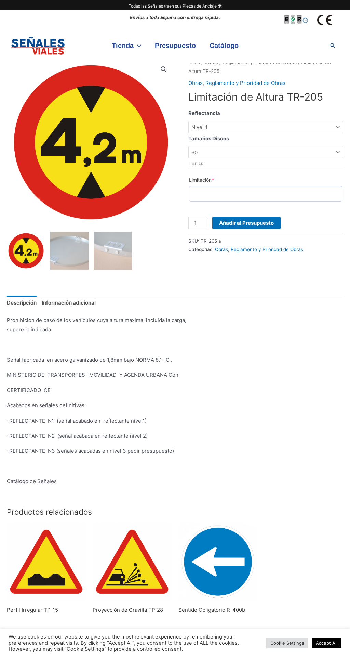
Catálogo (224, 45)
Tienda (123, 45)
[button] (137, 45)
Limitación (201, 180)
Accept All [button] (326, 643)
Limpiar (195, 164)
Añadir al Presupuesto (246, 223)
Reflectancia (204, 113)
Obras (195, 83)
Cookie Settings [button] (287, 643)
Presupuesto (175, 45)
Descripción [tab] (22, 302)
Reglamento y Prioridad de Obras (245, 83)
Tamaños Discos (208, 138)
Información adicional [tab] (69, 302)
